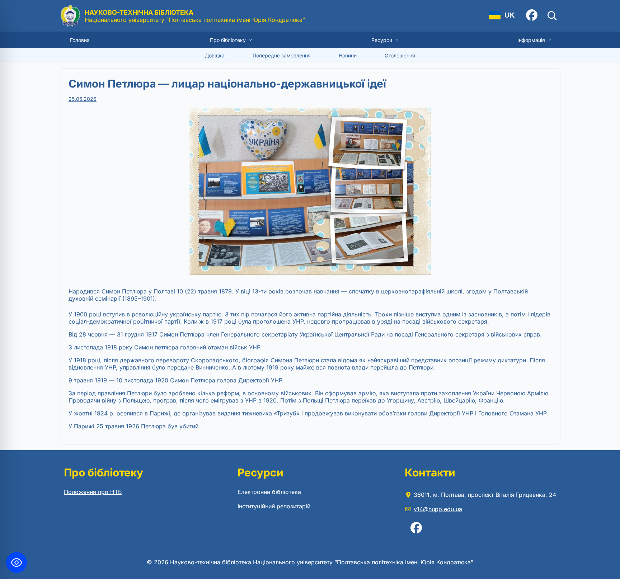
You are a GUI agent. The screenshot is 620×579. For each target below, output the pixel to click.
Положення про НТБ (93, 491)
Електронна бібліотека (269, 491)
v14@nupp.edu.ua (438, 509)
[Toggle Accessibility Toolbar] (16, 562)
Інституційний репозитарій (274, 506)
